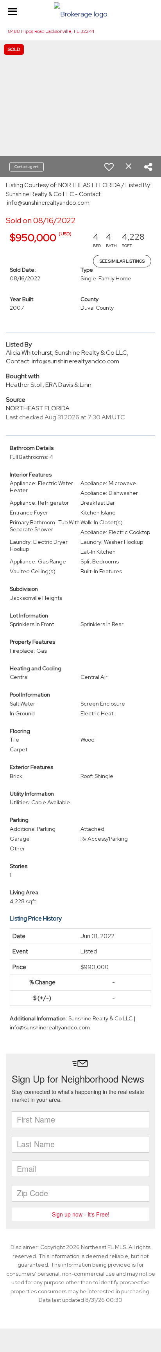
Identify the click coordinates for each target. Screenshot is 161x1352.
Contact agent (26, 166)
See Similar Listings (122, 261)
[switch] (109, 166)
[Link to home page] (80, 12)
